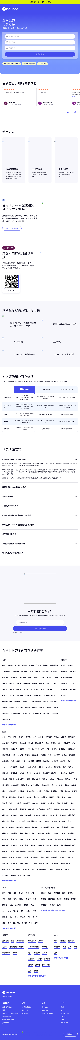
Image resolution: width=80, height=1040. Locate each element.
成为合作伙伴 (7, 1016)
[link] (12, 228)
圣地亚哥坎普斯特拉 (49, 773)
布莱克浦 (35, 803)
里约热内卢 (32, 941)
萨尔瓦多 (45, 947)
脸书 (62, 1007)
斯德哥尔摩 (6, 755)
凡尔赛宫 (54, 857)
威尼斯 (63, 737)
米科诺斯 (31, 761)
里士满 (71, 683)
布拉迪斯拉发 (32, 821)
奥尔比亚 (27, 803)
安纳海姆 (53, 701)
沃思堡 (11, 695)
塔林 (3, 791)
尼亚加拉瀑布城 (49, 695)
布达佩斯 (5, 743)
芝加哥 (38, 665)
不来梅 (4, 851)
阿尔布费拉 (27, 875)
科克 (28, 839)
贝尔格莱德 (31, 791)
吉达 (64, 947)
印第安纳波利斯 (35, 701)
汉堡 (49, 755)
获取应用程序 (7, 1007)
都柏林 (30, 743)
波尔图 (20, 755)
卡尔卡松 (71, 833)
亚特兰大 (14, 677)
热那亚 (71, 773)
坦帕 (47, 683)
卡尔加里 (72, 671)
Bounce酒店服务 (8, 1020)
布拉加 (51, 869)
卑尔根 (74, 785)
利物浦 (38, 761)
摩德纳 (51, 779)
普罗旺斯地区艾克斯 (67, 845)
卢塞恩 (39, 791)
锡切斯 (4, 857)
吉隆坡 (21, 899)
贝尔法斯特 (46, 785)
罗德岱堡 (54, 671)
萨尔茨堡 (21, 797)
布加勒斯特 (35, 785)
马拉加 (54, 749)
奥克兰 (18, 683)
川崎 (34, 899)
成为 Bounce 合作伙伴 (10, 1013)
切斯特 (11, 851)
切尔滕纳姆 (16, 869)
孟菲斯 (55, 707)
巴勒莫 (43, 755)
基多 (29, 971)
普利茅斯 (55, 863)
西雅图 (31, 665)
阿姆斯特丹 (39, 743)
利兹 (75, 779)
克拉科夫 (14, 749)
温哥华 (63, 665)
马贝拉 (22, 839)
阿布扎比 (71, 941)
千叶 (30, 923)
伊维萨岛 (44, 797)
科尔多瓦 (5, 815)
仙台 (9, 911)
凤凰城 (4, 683)
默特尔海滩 (38, 695)
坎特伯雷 (70, 857)
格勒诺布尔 (59, 839)
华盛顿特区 (6, 671)
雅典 (47, 743)
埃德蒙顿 (64, 683)
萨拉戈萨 (14, 839)
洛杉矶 (24, 665)
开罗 (69, 947)
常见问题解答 (26, 1007)
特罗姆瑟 (26, 869)
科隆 (60, 785)
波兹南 (67, 791)
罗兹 (72, 827)
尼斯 (47, 749)
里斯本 (56, 737)
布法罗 (11, 707)
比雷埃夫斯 (45, 827)
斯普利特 (62, 749)
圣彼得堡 (55, 713)
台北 (10, 905)
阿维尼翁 (12, 797)
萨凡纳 (26, 689)
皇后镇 (43, 899)
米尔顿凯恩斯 (41, 869)
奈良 (9, 923)
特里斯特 (54, 791)
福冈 (22, 911)
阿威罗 (41, 863)
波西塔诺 (21, 791)
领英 (62, 1020)
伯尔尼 (48, 845)
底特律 (4, 707)
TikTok (63, 1016)
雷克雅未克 (53, 815)
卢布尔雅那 (15, 785)
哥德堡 (55, 833)
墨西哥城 (5, 941)
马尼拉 (4, 917)
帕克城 (18, 689)
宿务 (29, 917)
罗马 (14, 737)
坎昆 (12, 941)
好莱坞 (41, 683)
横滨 (14, 893)
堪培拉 (59, 905)
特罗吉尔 (31, 809)
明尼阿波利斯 (7, 701)
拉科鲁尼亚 (48, 851)
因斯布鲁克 (25, 785)
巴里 (12, 761)
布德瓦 (27, 863)
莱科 (21, 833)
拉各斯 (39, 851)
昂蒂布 (48, 833)
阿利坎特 (68, 779)
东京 (3, 893)
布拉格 (40, 737)
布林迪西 (14, 815)
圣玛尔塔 (37, 953)
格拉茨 (27, 833)
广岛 (33, 893)
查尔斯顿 (19, 695)
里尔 (63, 797)
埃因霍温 (23, 809)
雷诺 (42, 689)
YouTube (64, 1023)
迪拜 (55, 941)
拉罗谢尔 (65, 803)
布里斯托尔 (20, 779)
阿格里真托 (6, 869)
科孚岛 (64, 755)
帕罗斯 (63, 851)
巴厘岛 (4, 905)
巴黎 (9, 737)
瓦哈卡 (4, 947)
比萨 (42, 749)
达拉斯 (48, 677)
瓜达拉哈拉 (20, 941)
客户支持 (25, 1010)
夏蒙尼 (11, 779)
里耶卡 (26, 857)
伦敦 (3, 737)
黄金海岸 (44, 905)
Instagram (65, 1013)
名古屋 (21, 893)
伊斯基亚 (14, 845)
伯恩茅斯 (31, 851)
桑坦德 (54, 821)
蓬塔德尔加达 (65, 863)
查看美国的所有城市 (9, 725)
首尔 (14, 899)
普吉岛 (15, 911)
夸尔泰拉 (62, 821)
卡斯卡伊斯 (45, 857)
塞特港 (13, 875)
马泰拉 (56, 809)
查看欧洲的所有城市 (9, 881)
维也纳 (53, 743)
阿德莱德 (51, 899)
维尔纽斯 (37, 815)
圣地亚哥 (5, 677)
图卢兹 (70, 761)
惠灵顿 (52, 905)
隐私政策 (45, 1010)
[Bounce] (10, 9)
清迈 (34, 911)
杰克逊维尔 (6, 719)
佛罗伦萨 (49, 737)
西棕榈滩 (17, 701)
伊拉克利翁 (63, 773)
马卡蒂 (24, 923)
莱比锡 (33, 845)
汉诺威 (4, 803)
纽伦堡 (4, 827)
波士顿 (17, 665)
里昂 (28, 779)
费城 (31, 671)
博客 (3, 1010)
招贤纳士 (5, 1023)
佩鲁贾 (50, 839)
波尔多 (70, 767)
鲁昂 (21, 845)
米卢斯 (34, 863)
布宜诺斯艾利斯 (33, 947)
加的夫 (22, 773)
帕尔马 (72, 809)
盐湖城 (54, 683)
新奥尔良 (45, 671)
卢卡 (69, 821)
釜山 (16, 917)
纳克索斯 (5, 845)
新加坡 (28, 899)
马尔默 (62, 857)
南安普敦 (51, 803)
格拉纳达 (35, 827)
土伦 (18, 821)
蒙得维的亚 (46, 965)
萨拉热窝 (14, 773)
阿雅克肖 (35, 839)
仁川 (3, 911)
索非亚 (22, 767)
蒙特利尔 (64, 671)
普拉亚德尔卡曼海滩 (16, 947)
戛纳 (21, 815)
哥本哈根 (23, 743)
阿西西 (51, 797)
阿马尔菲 (19, 827)
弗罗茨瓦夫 (13, 767)
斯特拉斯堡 (36, 779)
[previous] (68, 112)
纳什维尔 (24, 671)
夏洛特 (48, 707)
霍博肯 (41, 707)
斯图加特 (5, 773)
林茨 (33, 833)
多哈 (75, 947)
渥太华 (63, 695)
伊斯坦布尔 (72, 749)
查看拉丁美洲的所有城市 (37, 976)
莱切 (12, 821)
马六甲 (35, 917)
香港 (9, 899)
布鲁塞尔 (5, 761)
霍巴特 (73, 899)
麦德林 (37, 965)
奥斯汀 (36, 677)
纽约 (3, 665)
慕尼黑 (22, 749)
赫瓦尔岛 (5, 821)
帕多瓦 (74, 791)
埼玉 (36, 923)
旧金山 (45, 665)
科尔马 (44, 815)
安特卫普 (41, 845)
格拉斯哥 (55, 761)
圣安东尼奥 (35, 689)
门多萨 (39, 959)
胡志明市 (18, 905)
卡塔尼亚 (56, 755)
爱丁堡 (28, 737)
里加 (72, 803)
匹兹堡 (45, 701)
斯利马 (11, 827)
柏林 (73, 743)
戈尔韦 (54, 785)
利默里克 (5, 863)
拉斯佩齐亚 (12, 791)
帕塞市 (28, 911)
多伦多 (70, 665)
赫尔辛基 (37, 773)
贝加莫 (4, 779)
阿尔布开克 (37, 713)
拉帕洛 (18, 857)
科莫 (69, 797)
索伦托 (36, 797)
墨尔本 (43, 893)
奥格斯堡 (59, 869)
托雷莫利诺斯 (21, 851)
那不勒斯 (16, 671)
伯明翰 (46, 791)
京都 (27, 893)
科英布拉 (5, 833)
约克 (28, 749)
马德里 (21, 737)
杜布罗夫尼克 (31, 767)
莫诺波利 (65, 827)
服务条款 (45, 1007)
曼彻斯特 (5, 749)
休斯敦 (11, 683)
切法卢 (56, 851)
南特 (23, 821)
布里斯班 (57, 893)
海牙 (33, 869)
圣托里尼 (5, 785)
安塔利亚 (71, 851)
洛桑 (75, 839)
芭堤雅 (22, 917)
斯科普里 (14, 863)
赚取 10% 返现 (46, 2)
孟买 (3, 923)
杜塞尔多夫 (13, 809)
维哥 (58, 827)
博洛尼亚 (67, 743)
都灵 (14, 755)
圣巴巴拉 (19, 707)
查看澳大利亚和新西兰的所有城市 (53, 910)
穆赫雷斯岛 (6, 953)
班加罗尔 (16, 923)
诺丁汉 (4, 797)
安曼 (55, 953)
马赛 (18, 761)
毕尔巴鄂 (57, 767)
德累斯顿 (14, 833)
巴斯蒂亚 (68, 839)
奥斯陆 (62, 761)
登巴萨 (26, 905)
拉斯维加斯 (54, 665)
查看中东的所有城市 (61, 958)
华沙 (59, 743)
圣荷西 (4, 695)
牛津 (23, 761)
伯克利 (34, 707)
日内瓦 (49, 809)
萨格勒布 (60, 779)
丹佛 (42, 677)
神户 (10, 917)
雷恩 (40, 821)
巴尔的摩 (28, 695)
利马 (29, 953)
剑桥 (29, 677)
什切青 (55, 845)
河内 (32, 905)
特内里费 (18, 803)
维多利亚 (64, 689)
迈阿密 (10, 665)
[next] (75, 112)
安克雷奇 (49, 689)
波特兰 (55, 677)
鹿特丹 (43, 839)
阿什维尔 (46, 713)
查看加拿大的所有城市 (69, 701)
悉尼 (49, 893)
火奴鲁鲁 (23, 677)
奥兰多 (37, 671)
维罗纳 (27, 755)
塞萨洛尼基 (41, 809)
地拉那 (41, 767)
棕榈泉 (25, 701)
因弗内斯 (28, 815)
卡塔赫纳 (47, 959)
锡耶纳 (47, 821)
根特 (58, 797)
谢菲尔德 (41, 833)
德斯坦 (27, 707)
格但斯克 (46, 761)
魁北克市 (72, 689)
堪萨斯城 (5, 713)
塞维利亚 (35, 755)
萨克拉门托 (27, 713)
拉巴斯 (36, 971)
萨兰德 (66, 869)
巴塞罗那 (14, 743)
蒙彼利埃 (64, 809)
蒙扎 (47, 863)
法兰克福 (35, 749)
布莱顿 (29, 773)
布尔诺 (11, 857)
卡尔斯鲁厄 (35, 857)
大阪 (9, 893)
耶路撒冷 (57, 947)
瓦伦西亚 (72, 755)
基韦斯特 (27, 683)
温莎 (58, 803)
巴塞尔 (62, 833)
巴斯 (61, 791)
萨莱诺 (29, 797)
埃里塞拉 (5, 875)
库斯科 (40, 941)
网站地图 (25, 1013)
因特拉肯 (5, 839)
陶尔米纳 (63, 815)
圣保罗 (44, 953)
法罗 (10, 803)
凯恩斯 (59, 899)
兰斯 (26, 845)
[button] (40, 54)
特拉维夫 (63, 941)
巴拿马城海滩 (15, 713)
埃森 (21, 863)
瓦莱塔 (44, 779)
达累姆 (11, 689)
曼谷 (3, 899)
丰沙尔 (4, 809)
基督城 (66, 899)
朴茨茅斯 (71, 815)
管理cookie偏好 (47, 1013)
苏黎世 (66, 785)
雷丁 (52, 827)
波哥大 (30, 965)
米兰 (34, 737)
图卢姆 (15, 953)
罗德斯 (43, 803)
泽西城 (4, 689)
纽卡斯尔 (49, 767)
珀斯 (63, 893)
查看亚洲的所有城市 (9, 928)
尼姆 (19, 875)
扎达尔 (4, 767)
